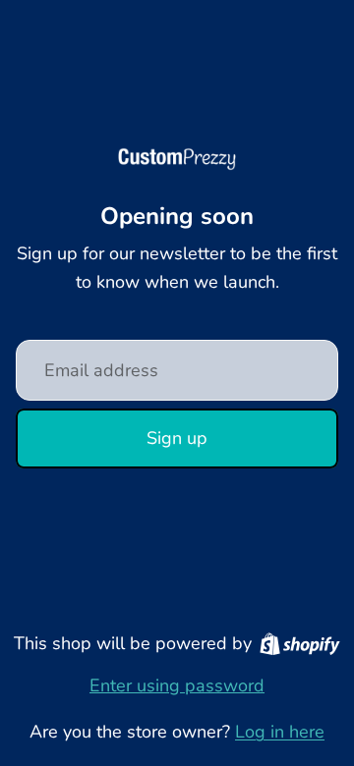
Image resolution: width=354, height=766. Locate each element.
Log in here (279, 731)
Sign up (177, 438)
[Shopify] (300, 643)
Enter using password (177, 685)
